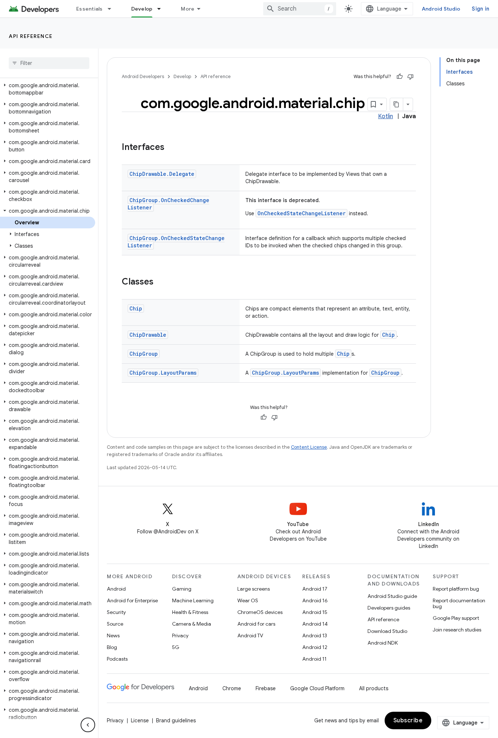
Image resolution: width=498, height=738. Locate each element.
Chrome (231, 688)
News (113, 635)
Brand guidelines (176, 720)
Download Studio (387, 631)
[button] (47, 89)
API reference (31, 36)
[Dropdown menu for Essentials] (112, 9)
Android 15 (314, 612)
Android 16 (315, 600)
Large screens (253, 589)
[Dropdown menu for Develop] (162, 9)
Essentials (89, 8)
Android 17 (314, 589)
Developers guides (388, 607)
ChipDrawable (147, 334)
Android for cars (256, 624)
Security (116, 612)
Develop (142, 8)
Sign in (480, 8)
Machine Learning (193, 600)
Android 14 (315, 624)
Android (116, 589)
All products (373, 688)
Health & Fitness (190, 612)
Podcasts (117, 659)
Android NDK (382, 643)
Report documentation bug (459, 603)
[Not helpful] (410, 76)
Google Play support (456, 618)
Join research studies (457, 629)
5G (175, 647)
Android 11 (314, 659)
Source (115, 624)
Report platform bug (456, 589)
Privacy (180, 635)
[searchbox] (49, 63)
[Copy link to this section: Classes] (160, 282)
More (187, 8)
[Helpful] (399, 76)
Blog (112, 647)
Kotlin (385, 116)
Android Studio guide (392, 596)
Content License (309, 447)
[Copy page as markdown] (396, 104)
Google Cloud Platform (317, 688)
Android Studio (441, 8)
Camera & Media (191, 624)
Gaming (181, 589)
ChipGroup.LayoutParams (163, 372)
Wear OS (247, 600)
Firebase (266, 688)
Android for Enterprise (132, 600)
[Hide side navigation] (88, 725)
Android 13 (314, 635)
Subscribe (408, 720)
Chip (135, 308)
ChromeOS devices (260, 612)
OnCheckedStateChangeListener (301, 213)
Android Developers (143, 76)
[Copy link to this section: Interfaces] (171, 147)
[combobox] (299, 8)
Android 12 (314, 647)
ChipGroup (143, 353)
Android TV (250, 635)
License (140, 720)
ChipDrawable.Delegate (161, 173)
